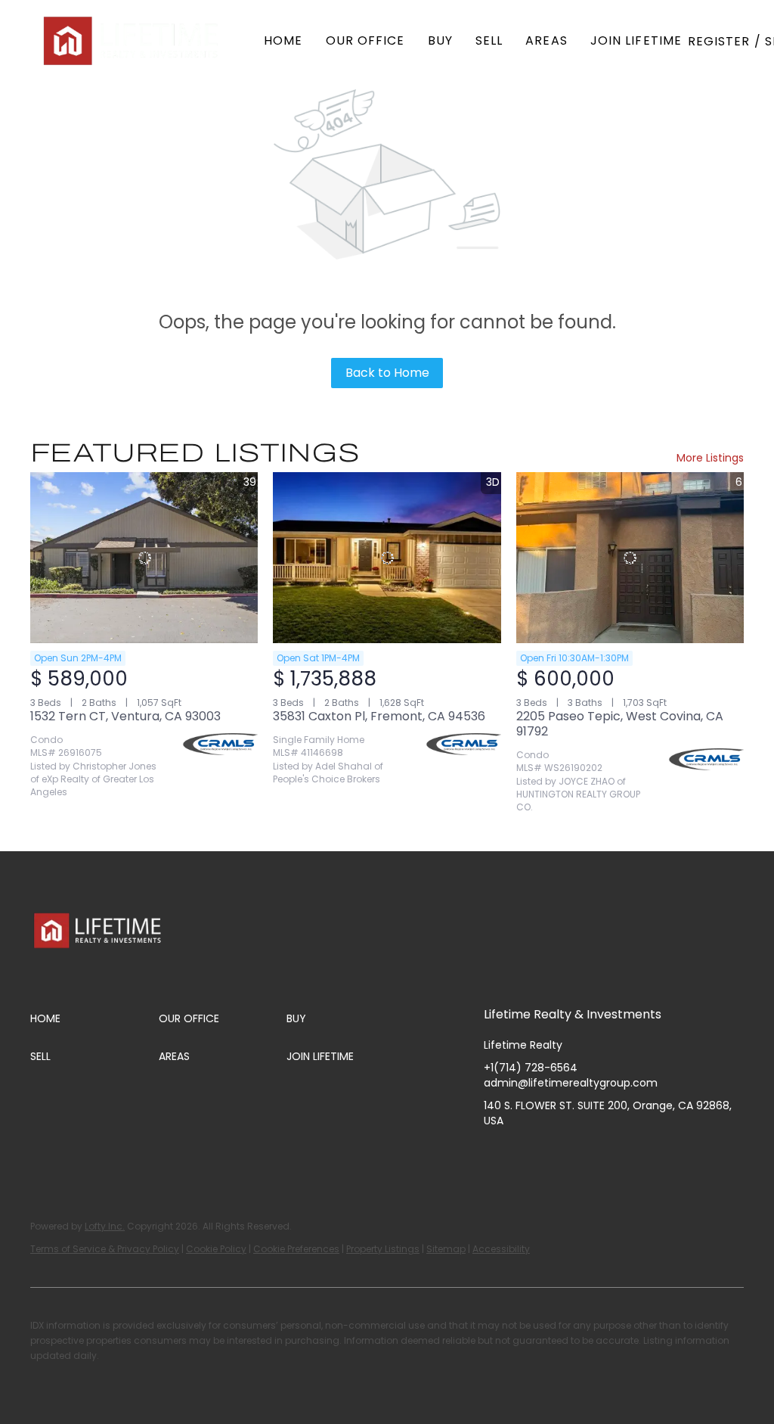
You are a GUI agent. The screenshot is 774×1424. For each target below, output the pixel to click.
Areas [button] (546, 40)
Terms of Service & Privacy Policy (104, 1248)
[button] (132, 41)
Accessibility (501, 1248)
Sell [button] (489, 40)
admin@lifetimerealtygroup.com (571, 1082)
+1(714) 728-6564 (530, 1067)
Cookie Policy (216, 1248)
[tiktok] (616, 1154)
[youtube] (585, 1154)
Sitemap (446, 1248)
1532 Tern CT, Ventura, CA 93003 (125, 716)
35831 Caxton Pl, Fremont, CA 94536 (379, 716)
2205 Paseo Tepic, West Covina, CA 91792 (619, 723)
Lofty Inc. (105, 1226)
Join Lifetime (636, 40)
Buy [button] (440, 40)
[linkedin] (525, 1154)
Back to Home (387, 372)
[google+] (646, 1154)
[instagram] (555, 1154)
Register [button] (719, 41)
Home (283, 40)
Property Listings (383, 1248)
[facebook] (495, 1154)
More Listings (710, 457)
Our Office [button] (365, 40)
